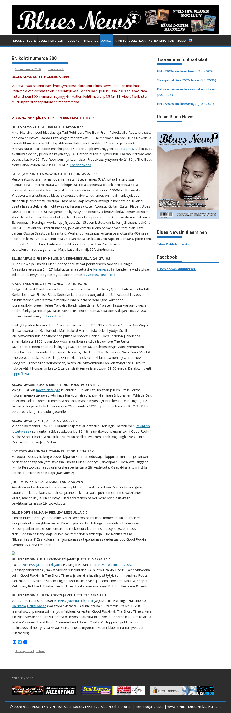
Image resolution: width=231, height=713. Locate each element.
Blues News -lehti (52, 40)
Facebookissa (80, 164)
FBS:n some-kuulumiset (176, 268)
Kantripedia (177, 40)
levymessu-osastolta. (99, 274)
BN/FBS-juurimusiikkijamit (42, 564)
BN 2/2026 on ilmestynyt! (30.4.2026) (186, 103)
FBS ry (31, 40)
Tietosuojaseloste (149, 706)
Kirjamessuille (104, 269)
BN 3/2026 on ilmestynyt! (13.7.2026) (186, 71)
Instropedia (157, 40)
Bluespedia (137, 40)
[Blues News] (115, 32)
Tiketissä (126, 148)
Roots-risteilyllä (48, 390)
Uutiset (106, 40)
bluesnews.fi (56, 69)
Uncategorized (24, 651)
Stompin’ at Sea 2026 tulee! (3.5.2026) (186, 80)
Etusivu (19, 40)
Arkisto (120, 40)
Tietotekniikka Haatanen (204, 706)
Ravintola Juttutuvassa (115, 564)
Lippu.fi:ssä (54, 316)
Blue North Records (83, 40)
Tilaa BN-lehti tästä (173, 244)
